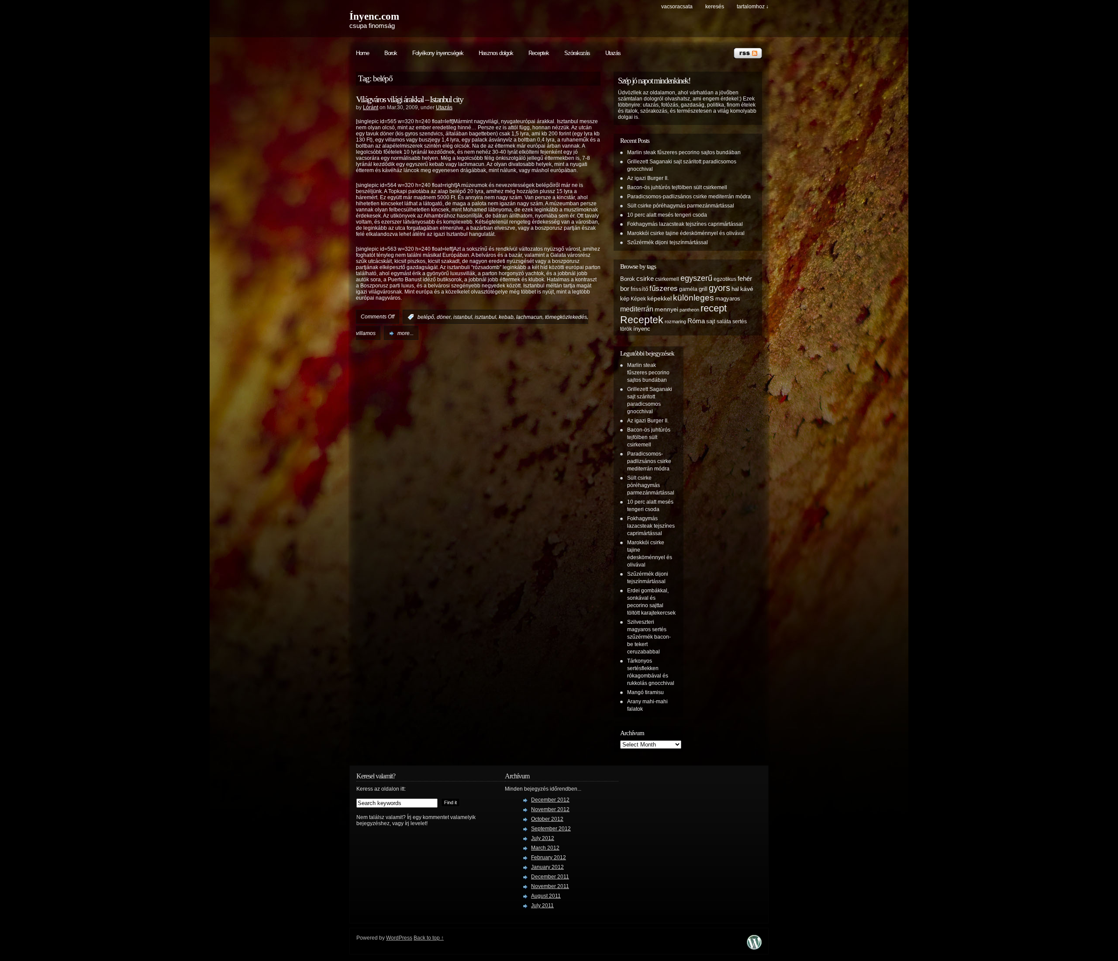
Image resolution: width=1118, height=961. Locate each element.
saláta (724, 321)
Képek (638, 298)
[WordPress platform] (754, 947)
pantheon (689, 309)
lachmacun (529, 317)
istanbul (462, 317)
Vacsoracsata (677, 6)
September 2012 (551, 829)
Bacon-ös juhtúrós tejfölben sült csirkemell (677, 187)
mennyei (666, 309)
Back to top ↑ (429, 938)
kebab (506, 317)
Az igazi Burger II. (648, 178)
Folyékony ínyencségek (437, 53)
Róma (696, 321)
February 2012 (548, 857)
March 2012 (545, 848)
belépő (426, 317)
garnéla (688, 289)
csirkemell (667, 279)
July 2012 (542, 838)
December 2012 (550, 800)
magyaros (727, 299)
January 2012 (547, 867)
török (626, 329)
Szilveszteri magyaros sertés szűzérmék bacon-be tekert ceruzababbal (649, 637)
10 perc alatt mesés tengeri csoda (667, 215)
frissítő (639, 289)
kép (624, 299)
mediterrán (636, 309)
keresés (714, 6)
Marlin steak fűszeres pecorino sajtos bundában (684, 152)
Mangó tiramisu (645, 692)
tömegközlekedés (566, 317)
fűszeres (663, 288)
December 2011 (550, 877)
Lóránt (370, 107)
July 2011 (542, 905)
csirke (645, 278)
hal (735, 289)
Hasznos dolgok (496, 53)
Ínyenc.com (374, 16)
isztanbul (485, 317)
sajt (710, 321)
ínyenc (641, 329)
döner (444, 317)
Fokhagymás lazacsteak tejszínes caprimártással (685, 224)
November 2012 (550, 809)
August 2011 (546, 896)
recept (713, 308)
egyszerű (696, 278)
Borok (390, 53)
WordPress (399, 938)
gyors (719, 288)
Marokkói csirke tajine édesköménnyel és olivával (686, 233)
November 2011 (550, 886)
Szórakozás (577, 53)
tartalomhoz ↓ (753, 6)
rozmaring (675, 321)
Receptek (538, 53)
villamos (366, 333)
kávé (746, 288)
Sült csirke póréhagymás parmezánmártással (680, 206)
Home (362, 53)
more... (405, 333)
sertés (739, 321)
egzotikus (725, 279)
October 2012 (547, 819)
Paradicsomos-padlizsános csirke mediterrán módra (689, 197)
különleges (693, 297)
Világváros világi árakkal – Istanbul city (409, 99)
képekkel (659, 298)
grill (703, 289)
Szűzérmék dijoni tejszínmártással (667, 242)
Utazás (613, 53)
